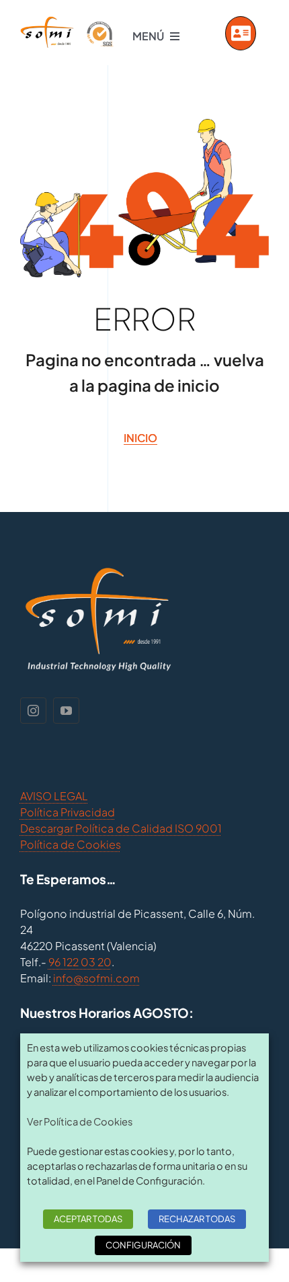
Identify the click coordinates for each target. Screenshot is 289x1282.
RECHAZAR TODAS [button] (197, 1218)
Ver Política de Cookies (79, 1121)
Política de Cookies (70, 844)
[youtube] (66, 710)
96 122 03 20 (80, 962)
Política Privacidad (67, 812)
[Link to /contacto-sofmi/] (241, 33)
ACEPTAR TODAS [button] (88, 1218)
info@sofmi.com (96, 978)
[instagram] (33, 710)
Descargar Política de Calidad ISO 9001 (121, 828)
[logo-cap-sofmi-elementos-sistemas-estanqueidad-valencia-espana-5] (67, 21)
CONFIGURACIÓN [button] (143, 1245)
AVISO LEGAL (54, 796)
